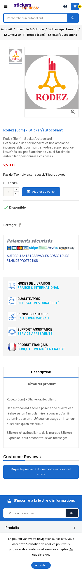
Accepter (41, 565)
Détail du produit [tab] (41, 384)
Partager (19, 224)
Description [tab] (41, 372)
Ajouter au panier (41, 192)
